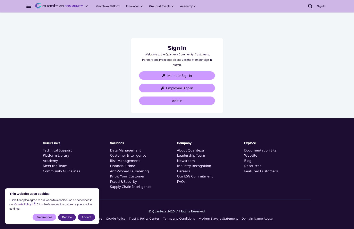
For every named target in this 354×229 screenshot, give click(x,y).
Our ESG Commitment (195, 176)
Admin (177, 101)
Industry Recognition (194, 165)
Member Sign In (179, 75)
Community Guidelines (61, 171)
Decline (67, 217)
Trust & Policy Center (144, 218)
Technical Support (57, 150)
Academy (51, 160)
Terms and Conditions (179, 218)
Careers (183, 171)
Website (250, 155)
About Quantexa (190, 150)
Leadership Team (191, 155)
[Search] (310, 6)
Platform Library (56, 155)
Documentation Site (260, 150)
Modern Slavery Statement (218, 218)
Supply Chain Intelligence (130, 186)
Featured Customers (261, 171)
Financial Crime (122, 165)
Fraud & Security (123, 181)
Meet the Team (55, 165)
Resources (252, 165)
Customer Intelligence (128, 155)
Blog (247, 160)
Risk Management (125, 160)
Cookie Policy (23, 204)
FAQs (181, 181)
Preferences (44, 217)
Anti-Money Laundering (129, 171)
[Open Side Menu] (28, 6)
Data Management (125, 150)
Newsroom (186, 160)
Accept (86, 217)
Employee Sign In (179, 88)
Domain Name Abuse (257, 218)
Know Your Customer (127, 176)
